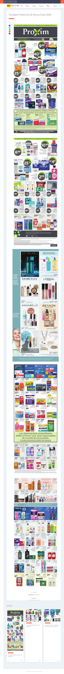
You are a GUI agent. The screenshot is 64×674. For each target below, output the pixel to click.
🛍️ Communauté (41, 6)
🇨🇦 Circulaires (27, 6)
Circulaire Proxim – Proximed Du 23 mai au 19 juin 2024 (52, 626)
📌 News (22, 6)
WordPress (31, 671)
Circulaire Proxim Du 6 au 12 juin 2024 (33, 626)
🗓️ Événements (34, 6)
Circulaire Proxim (11, 18)
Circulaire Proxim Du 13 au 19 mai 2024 (15, 655)
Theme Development (39, 671)
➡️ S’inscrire (55, 6)
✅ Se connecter (48, 6)
